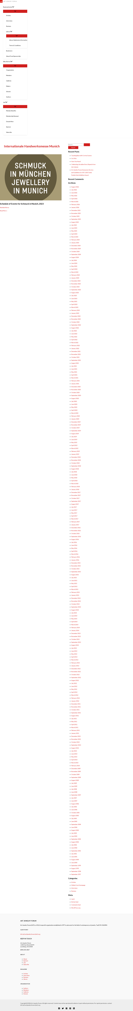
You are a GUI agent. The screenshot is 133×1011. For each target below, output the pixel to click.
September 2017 (76, 501)
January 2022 (75, 348)
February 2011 (75, 730)
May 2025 (74, 231)
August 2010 (75, 748)
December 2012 (76, 668)
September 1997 (76, 874)
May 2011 (74, 721)
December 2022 (76, 316)
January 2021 (75, 383)
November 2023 (76, 284)
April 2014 (74, 621)
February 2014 (75, 627)
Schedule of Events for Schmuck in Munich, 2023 (22, 204)
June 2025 (74, 228)
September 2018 (76, 466)
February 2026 (75, 204)
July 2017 (74, 507)
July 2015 (74, 577)
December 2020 (76, 386)
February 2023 (75, 310)
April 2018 (74, 480)
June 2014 (74, 616)
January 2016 (75, 560)
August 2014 (75, 610)
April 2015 (74, 586)
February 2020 (75, 416)
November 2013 (76, 636)
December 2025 (76, 210)
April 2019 (74, 445)
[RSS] (74, 1009)
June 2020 (74, 404)
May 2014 (74, 619)
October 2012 (75, 674)
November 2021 (76, 354)
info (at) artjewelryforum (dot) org (30, 934)
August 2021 (75, 363)
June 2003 (74, 836)
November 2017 (76, 495)
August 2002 (75, 842)
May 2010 (74, 757)
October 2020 (75, 392)
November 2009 (76, 771)
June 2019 (74, 439)
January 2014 (75, 630)
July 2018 (74, 472)
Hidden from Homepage (78, 885)
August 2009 (75, 780)
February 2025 (75, 240)
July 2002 (74, 845)
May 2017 (74, 513)
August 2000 (75, 859)
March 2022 (74, 342)
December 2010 (76, 736)
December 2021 (76, 351)
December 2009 (76, 768)
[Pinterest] (70, 1009)
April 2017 (74, 516)
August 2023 (75, 292)
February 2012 (75, 698)
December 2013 (76, 633)
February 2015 (75, 592)
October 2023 (75, 287)
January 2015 (75, 595)
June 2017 (74, 510)
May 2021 (74, 372)
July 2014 (74, 613)
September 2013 (76, 642)
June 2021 (74, 369)
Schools (25, 994)
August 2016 (75, 539)
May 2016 (74, 548)
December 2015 (76, 563)
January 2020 (75, 419)
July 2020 (74, 401)
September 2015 (76, 572)
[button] (13, 7)
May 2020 (74, 407)
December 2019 (76, 422)
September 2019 (76, 431)
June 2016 (74, 545)
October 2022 (75, 322)
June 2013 (74, 651)
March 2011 (74, 727)
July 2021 (74, 366)
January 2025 (75, 242)
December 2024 (76, 245)
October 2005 (75, 812)
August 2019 (75, 433)
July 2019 (74, 436)
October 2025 (75, 216)
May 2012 (74, 689)
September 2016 (76, 536)
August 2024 (75, 257)
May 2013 (74, 654)
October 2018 (75, 463)
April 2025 (74, 234)
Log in (73, 899)
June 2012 (74, 686)
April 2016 (74, 551)
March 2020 (74, 413)
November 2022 (76, 319)
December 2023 (76, 281)
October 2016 (75, 533)
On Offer (74, 158)
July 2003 (74, 833)
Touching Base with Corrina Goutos (81, 155)
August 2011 (75, 715)
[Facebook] (59, 1009)
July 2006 (74, 807)
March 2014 (74, 624)
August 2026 (75, 187)
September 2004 (76, 824)
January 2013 (75, 666)
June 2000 (74, 862)
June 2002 (74, 848)
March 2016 (74, 554)
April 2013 (74, 657)
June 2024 (74, 263)
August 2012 (75, 680)
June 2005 (74, 821)
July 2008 (74, 789)
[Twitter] (63, 1009)
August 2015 (75, 574)
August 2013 (75, 645)
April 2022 (74, 339)
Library (25, 979)
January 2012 (75, 701)
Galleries (26, 992)
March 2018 (74, 483)
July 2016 (74, 542)
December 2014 (76, 598)
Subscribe (26, 964)
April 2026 (74, 198)
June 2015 (74, 580)
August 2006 (75, 804)
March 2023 (74, 307)
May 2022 (74, 337)
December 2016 (76, 527)
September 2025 (76, 219)
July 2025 (74, 225)
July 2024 (74, 260)
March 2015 (74, 589)
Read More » (3, 211)
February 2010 (75, 765)
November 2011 (76, 707)
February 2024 (75, 275)
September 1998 (76, 871)
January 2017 (75, 525)
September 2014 (76, 607)
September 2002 (76, 839)
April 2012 (74, 692)
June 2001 (74, 856)
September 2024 (76, 254)
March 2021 (74, 378)
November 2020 (76, 389)
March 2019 (74, 448)
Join (24, 962)
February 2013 (75, 663)
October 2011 (75, 710)
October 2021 (75, 357)
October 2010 (75, 742)
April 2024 (74, 269)
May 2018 (74, 478)
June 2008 (74, 792)
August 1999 (75, 868)
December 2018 (76, 457)
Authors (25, 988)
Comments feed (76, 905)
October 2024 (75, 251)
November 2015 (76, 566)
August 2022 (75, 328)
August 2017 (75, 504)
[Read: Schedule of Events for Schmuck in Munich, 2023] (31, 200)
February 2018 (75, 486)
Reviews (73, 891)
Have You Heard (76, 161)
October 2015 (75, 569)
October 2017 (75, 498)
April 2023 (74, 304)
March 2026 (74, 201)
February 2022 (75, 345)
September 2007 (76, 795)
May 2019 (74, 442)
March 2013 (74, 660)
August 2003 (75, 830)
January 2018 (75, 489)
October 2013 (75, 639)
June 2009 (74, 786)
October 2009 (75, 774)
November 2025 (76, 213)
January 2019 (75, 454)
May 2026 (74, 195)
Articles (73, 882)
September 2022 (76, 325)
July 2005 (74, 818)
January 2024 (75, 278)
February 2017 (75, 522)
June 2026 (74, 193)
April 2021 (74, 375)
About (25, 959)
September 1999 (76, 865)
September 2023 (76, 290)
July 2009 (74, 783)
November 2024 (76, 248)
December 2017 (76, 492)
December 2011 (76, 704)
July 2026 (74, 190)
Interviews (74, 888)
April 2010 (74, 760)
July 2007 (74, 798)
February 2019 (75, 451)
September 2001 (76, 851)
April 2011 (74, 724)
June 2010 (74, 754)
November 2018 (76, 460)
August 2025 (75, 222)
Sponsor (25, 961)
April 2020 (74, 410)
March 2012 (74, 695)
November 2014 (76, 601)
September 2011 (76, 713)
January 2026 (75, 207)
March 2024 (74, 272)
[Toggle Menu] (15, 11)
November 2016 (76, 530)
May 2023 (74, 301)
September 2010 (76, 745)
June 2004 (74, 827)
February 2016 (75, 557)
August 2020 (75, 398)
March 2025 (74, 237)
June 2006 (74, 809)
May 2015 (74, 583)
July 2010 (74, 751)
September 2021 (76, 360)
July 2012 (74, 683)
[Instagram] (66, 1009)
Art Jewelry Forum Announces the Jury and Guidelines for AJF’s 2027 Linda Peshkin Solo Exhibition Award (82, 172)
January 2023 (75, 313)
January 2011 (75, 733)
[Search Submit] (87, 144)
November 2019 (76, 425)
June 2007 (74, 801)
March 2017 (74, 519)
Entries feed (74, 902)
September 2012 (76, 677)
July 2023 (74, 295)
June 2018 (74, 475)
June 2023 (74, 298)
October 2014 (75, 604)
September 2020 (76, 395)
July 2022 (74, 331)
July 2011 (74, 718)
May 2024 (74, 266)
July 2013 (74, 648)
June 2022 (74, 334)
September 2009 (76, 777)
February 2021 (75, 381)
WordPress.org (75, 908)
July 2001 (74, 854)
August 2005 (75, 815)
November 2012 (76, 671)
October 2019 (75, 428)
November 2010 (76, 739)
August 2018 (75, 469)
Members (26, 990)
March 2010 (74, 763)
